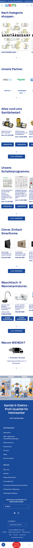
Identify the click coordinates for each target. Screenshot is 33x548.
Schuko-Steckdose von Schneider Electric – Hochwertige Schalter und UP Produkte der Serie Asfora (6, 195)
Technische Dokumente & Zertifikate (15, 485)
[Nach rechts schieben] (20, 58)
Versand (15, 534)
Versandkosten (8, 481)
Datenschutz (7, 446)
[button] (2, 5)
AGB (10, 534)
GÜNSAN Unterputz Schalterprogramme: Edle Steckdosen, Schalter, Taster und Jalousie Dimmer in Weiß (21, 194)
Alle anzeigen (16, 156)
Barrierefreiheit (8, 458)
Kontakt (6, 473)
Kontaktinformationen (17, 537)
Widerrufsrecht (8, 442)
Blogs (5, 454)
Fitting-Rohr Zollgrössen (11, 489)
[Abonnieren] (28, 506)
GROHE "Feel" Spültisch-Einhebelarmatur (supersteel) (6, 307)
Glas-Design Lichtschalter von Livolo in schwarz (6, 254)
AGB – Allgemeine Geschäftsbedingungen (11, 437)
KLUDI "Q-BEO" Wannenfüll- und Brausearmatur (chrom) (20, 307)
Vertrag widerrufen (16, 545)
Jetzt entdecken (16, 418)
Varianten (7, 144)
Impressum (7, 432)
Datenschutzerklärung (14, 532)
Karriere (6, 450)
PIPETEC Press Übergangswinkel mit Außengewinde (21, 133)
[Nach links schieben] (13, 58)
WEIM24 (15, 530)
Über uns (6, 469)
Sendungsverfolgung (10, 493)
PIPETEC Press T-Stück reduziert (6, 132)
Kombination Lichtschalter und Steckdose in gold (20, 254)
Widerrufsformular (9, 477)
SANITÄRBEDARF (8, 52)
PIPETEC (7, 90)
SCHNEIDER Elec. (22, 92)
